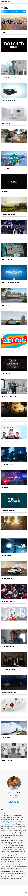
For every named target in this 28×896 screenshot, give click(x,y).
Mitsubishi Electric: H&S (9, 396)
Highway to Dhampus (8, 214)
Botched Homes (7, 55)
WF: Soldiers (6, 737)
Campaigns (22, 11)
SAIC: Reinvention (7, 555)
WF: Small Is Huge (7, 715)
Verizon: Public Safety (9, 669)
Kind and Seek (6, 350)
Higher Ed (5, 191)
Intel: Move (5, 305)
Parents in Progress (8, 510)
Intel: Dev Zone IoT (7, 259)
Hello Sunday (6, 168)
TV (9, 11)
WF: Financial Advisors (9, 692)
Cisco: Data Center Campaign (10, 77)
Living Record (6, 373)
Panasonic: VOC (6, 487)
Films (6, 11)
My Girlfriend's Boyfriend (10, 441)
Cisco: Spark (6, 123)
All (2, 11)
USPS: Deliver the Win (8, 601)
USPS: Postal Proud (8, 646)
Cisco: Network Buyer (8, 100)
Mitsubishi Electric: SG (9, 419)
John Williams (6, 1)
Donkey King (5, 146)
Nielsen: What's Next (8, 464)
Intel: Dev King (6, 237)
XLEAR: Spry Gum (7, 760)
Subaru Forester (7, 578)
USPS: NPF (5, 624)
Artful (4, 32)
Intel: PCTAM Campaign (8, 328)
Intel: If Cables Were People (10, 282)
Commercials (15, 11)
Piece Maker (5, 533)
